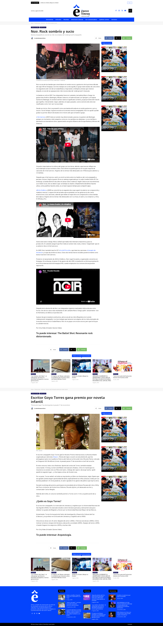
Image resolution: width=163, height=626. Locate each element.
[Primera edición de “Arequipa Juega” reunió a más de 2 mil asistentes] (114, 59)
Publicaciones (37, 23)
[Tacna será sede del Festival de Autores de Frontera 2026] (122, 366)
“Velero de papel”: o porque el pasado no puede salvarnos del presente (73, 604)
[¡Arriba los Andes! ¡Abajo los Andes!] (81, 366)
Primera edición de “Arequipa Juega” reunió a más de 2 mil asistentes (58, 2)
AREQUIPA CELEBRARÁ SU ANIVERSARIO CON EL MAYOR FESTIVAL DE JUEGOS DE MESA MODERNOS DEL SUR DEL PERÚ (102, 378)
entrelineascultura (40, 38)
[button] (130, 10)
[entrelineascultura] (32, 38)
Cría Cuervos (41, 117)
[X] (122, 10)
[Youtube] (125, 10)
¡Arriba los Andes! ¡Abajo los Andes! (80, 376)
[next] (131, 3)
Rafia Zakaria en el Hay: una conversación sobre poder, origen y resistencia (124, 613)
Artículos (43, 23)
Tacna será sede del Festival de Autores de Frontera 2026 (122, 376)
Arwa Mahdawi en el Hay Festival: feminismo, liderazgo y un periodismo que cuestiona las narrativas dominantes (124, 605)
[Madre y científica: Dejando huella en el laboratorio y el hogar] (61, 597)
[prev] (128, 3)
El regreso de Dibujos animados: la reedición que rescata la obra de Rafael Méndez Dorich (60, 377)
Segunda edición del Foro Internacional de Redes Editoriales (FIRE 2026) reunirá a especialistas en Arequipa (98, 597)
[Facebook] (116, 10)
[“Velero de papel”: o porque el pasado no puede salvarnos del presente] (61, 605)
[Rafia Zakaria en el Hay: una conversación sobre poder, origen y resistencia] (112, 614)
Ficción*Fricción (65, 250)
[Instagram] (119, 10)
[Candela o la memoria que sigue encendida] (112, 597)
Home (32, 23)
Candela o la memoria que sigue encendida (123, 595)
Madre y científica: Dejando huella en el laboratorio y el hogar (73, 596)
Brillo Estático (41, 190)
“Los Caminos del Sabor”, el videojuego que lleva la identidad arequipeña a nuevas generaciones (40, 378)
